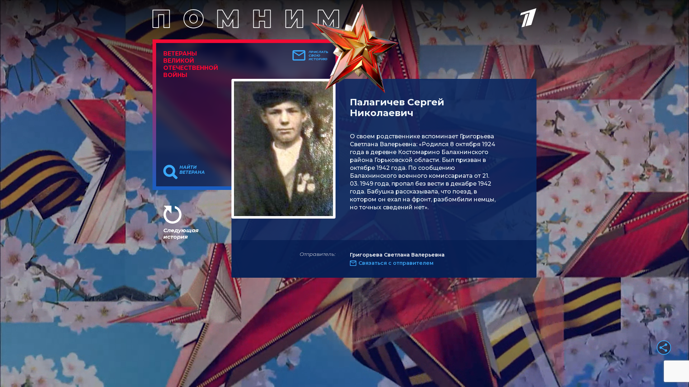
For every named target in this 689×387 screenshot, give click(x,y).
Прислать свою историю (318, 55)
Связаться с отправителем (395, 263)
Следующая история (180, 233)
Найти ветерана (192, 170)
